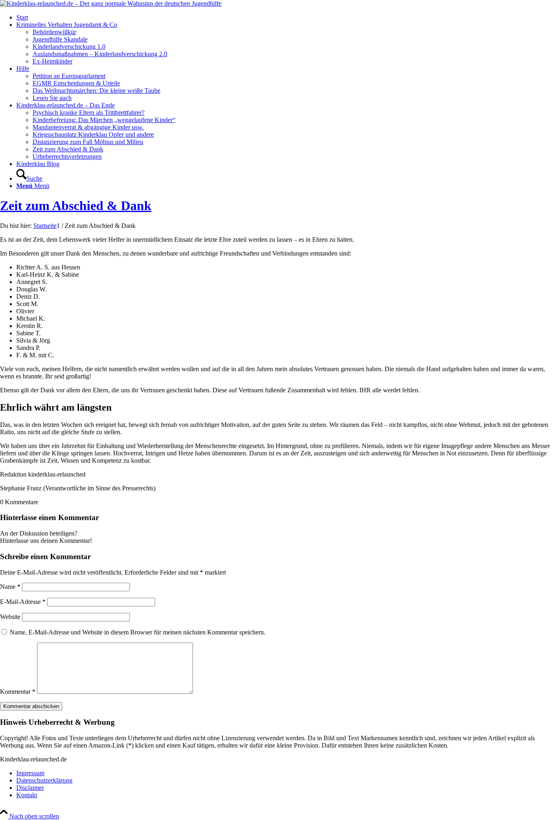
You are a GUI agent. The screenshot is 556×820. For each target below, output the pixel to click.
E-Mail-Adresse (23, 601)
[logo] (110, 3)
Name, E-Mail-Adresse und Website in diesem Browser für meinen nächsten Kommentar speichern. (137, 632)
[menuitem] (286, 17)
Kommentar (17, 691)
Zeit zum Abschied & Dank (75, 205)
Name (10, 586)
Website (10, 616)
